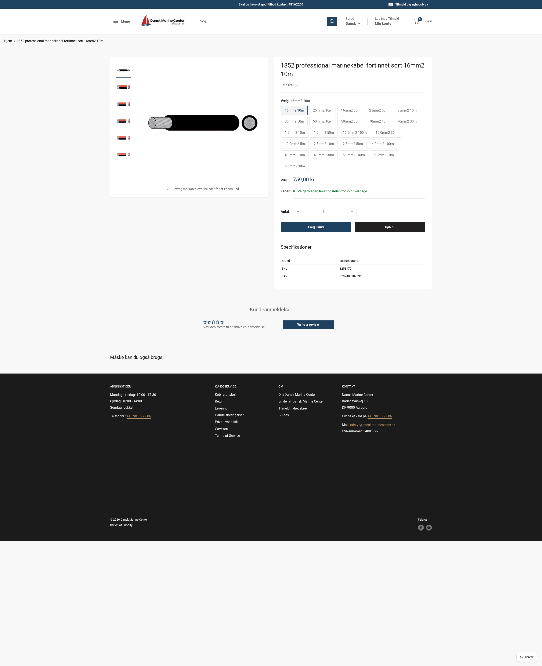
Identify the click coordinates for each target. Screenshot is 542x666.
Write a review (308, 325)
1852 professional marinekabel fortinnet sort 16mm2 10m (60, 41)
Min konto (383, 23)
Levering (221, 408)
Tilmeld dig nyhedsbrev (411, 4)
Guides (283, 415)
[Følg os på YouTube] (429, 528)
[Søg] (332, 21)
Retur (219, 401)
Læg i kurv (316, 227)
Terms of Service (227, 436)
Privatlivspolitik (226, 422)
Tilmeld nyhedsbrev (293, 408)
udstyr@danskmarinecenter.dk (372, 425)
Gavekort (221, 429)
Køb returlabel (225, 395)
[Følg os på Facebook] (421, 528)
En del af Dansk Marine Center (301, 401)
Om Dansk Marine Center (297, 395)
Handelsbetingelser (229, 415)
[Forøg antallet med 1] (351, 211)
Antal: (285, 212)
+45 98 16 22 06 (139, 416)
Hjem (8, 41)
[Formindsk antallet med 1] (297, 211)
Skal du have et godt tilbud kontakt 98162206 (271, 4)
